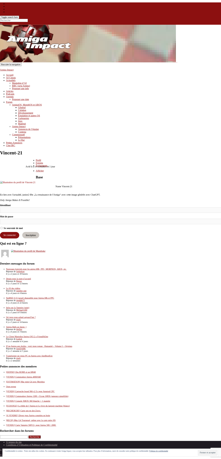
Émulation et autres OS (29, 115)
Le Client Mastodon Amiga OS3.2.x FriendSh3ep (27, 336)
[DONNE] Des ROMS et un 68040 (21, 372)
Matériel (22, 123)
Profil (38, 160)
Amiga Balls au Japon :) (16, 327)
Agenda (10, 96)
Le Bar (21, 140)
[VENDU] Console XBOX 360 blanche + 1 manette (28, 401)
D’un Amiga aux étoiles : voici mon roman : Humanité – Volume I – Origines (39, 346)
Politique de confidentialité (158, 451)
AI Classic (11, 77)
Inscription (31, 235)
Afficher (40, 170)
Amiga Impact (7, 70)
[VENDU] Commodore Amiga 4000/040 (23, 377)
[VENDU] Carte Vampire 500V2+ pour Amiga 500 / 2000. (31, 425)
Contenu (22, 132)
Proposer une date (20, 99)
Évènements (41, 165)
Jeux (20, 121)
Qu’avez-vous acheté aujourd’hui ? (21, 317)
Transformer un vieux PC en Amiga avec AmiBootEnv (29, 356)
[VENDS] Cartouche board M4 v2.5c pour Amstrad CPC (30, 391)
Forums (39, 163)
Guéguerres (23, 118)
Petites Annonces (14, 142)
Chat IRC (10, 145)
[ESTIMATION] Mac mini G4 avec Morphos (25, 382)
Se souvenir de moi (13, 228)
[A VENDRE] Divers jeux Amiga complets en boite (28, 415)
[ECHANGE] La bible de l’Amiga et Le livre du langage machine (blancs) (38, 406)
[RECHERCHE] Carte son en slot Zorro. (23, 411)
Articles (9, 91)
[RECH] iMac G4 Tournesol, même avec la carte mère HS (31, 420)
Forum (9, 102)
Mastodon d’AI (19, 83)
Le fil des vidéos (13, 288)
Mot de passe (6, 216)
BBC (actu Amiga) (21, 86)
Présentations (24, 137)
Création (22, 110)
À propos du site (14, 442)
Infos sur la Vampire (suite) (17, 308)
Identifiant (5, 205)
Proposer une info (20, 88)
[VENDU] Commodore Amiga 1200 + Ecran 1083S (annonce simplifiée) (37, 396)
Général (22, 107)
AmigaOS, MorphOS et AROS (27, 104)
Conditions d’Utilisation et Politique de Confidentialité (31, 445)
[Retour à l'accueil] (176, 61)
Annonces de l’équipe (28, 129)
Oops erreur (11, 386)
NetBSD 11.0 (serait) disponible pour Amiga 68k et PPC (30, 298)
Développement (25, 113)
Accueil (9, 75)
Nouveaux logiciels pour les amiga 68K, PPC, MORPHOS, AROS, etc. (36, 269)
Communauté (18, 134)
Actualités (10, 80)
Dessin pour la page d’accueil (18, 279)
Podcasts (10, 94)
